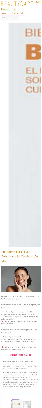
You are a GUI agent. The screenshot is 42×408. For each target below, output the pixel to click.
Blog (14, 9)
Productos (5, 9)
